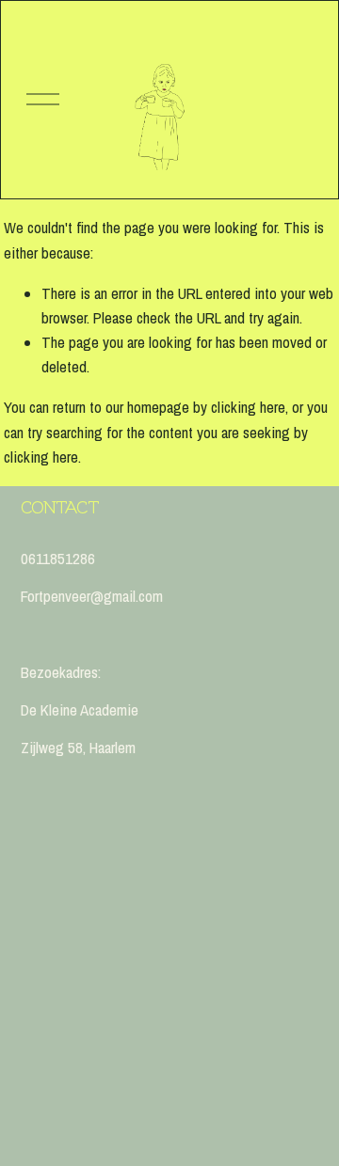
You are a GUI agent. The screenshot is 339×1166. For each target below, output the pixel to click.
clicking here (248, 407)
